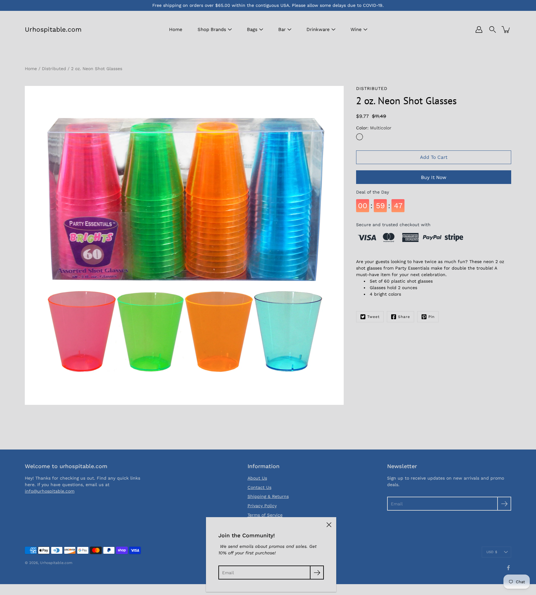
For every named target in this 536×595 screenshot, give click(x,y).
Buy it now (433, 177)
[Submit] (504, 504)
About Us (257, 478)
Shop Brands (212, 29)
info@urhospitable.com (49, 491)
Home (175, 29)
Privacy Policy (262, 505)
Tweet (373, 317)
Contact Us (259, 487)
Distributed (54, 68)
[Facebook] (508, 567)
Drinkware (318, 29)
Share (404, 317)
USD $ (491, 552)
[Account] (479, 29)
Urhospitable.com (53, 29)
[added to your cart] (506, 29)
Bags (252, 29)
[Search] (493, 29)
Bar (282, 29)
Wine (356, 29)
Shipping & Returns (268, 496)
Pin (431, 317)
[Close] (328, 524)
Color (373, 127)
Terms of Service (265, 514)
